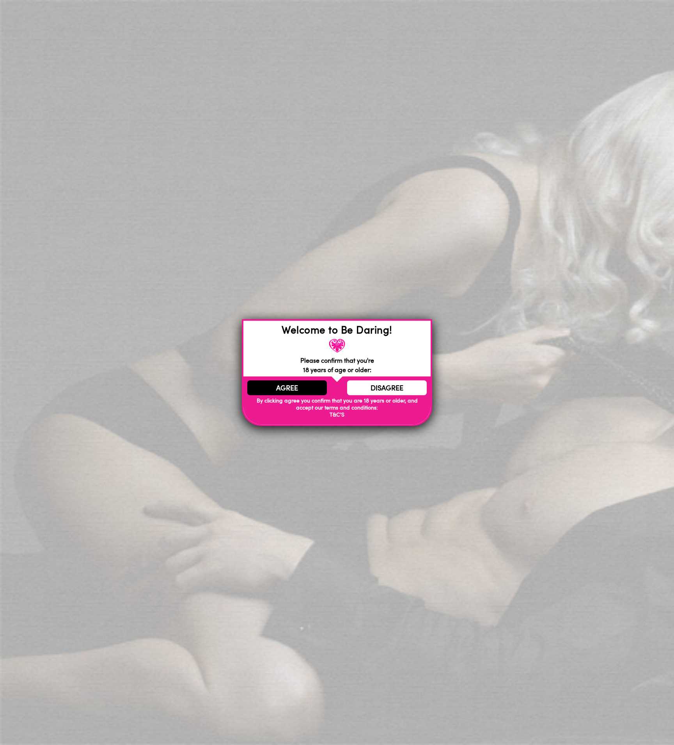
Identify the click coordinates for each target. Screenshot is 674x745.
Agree (287, 387)
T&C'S (337, 414)
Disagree (387, 387)
